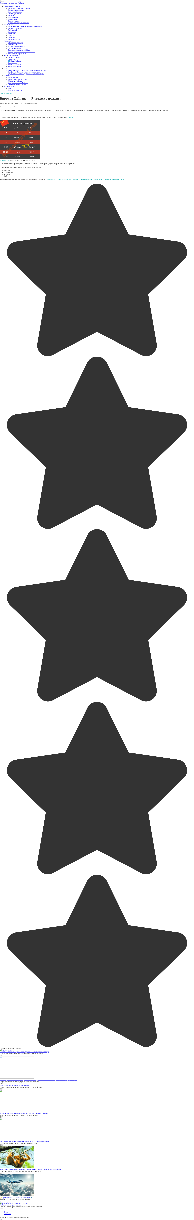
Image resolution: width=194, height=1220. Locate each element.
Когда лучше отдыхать (16, 10)
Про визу (11, 15)
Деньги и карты (13, 21)
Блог (9, 88)
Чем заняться (8, 41)
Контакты (7, 1214)
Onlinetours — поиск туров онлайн (59, 179)
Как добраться (13, 17)
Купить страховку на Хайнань (18, 23)
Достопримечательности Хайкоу (19, 50)
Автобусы (11, 59)
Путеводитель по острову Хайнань (12, 3)
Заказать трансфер (14, 66)
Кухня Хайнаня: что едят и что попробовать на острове (27, 70)
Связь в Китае (13, 19)
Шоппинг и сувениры (15, 43)
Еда (5, 68)
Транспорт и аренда (11, 55)
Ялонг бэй (11, 34)
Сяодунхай (12, 32)
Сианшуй (11, 37)
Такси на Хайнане (14, 65)
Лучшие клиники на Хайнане (18, 79)
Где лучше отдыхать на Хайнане (19, 8)
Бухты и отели (9, 24)
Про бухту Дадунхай (15, 28)
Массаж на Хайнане (15, 81)
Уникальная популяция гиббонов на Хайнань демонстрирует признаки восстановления (30, 1169)
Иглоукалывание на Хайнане (18, 83)
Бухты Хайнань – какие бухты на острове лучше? (25, 26)
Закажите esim (5, 160)
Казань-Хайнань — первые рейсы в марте (14, 1085)
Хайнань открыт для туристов (10, 1205)
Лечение (7, 75)
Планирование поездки (12, 6)
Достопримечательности (16, 46)
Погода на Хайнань (15, 12)
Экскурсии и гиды (14, 48)
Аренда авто (12, 63)
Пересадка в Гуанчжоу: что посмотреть (21, 52)
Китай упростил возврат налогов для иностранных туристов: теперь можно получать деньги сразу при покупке (38, 1080)
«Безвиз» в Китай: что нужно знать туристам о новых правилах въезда (24, 1052)
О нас (6, 1212)
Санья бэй (11, 35)
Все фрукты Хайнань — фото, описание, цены (24, 72)
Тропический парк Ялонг (17, 54)
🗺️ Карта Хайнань (14, 61)
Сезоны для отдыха (14, 14)
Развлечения (12, 44)
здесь (71, 117)
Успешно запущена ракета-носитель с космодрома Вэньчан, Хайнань (23, 1113)
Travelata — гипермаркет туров (82, 179)
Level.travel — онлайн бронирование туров (109, 179)
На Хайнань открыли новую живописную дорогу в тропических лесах (24, 1141)
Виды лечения (13, 77)
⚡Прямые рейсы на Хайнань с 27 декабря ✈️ (16, 1197)
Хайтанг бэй (12, 30)
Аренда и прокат (14, 57)
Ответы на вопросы (15, 90)
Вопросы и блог (9, 86)
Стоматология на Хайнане (17, 85)
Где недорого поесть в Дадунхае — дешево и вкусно (26, 74)
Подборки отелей (14, 39)
